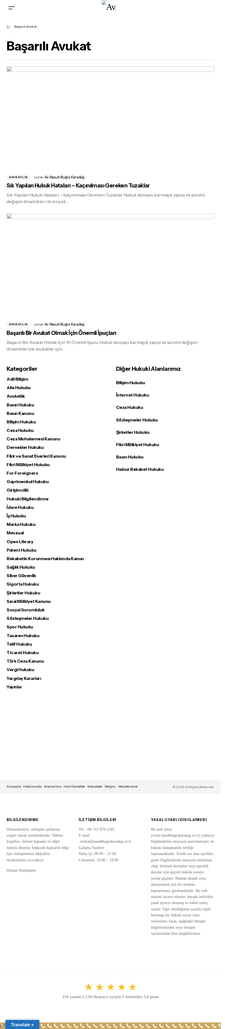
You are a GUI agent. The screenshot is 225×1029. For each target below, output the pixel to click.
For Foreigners (22, 473)
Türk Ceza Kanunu (25, 661)
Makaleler (95, 786)
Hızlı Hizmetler (74, 786)
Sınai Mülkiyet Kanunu (29, 601)
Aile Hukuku (19, 387)
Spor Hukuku (20, 626)
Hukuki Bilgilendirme (27, 498)
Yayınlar (14, 686)
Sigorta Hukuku (23, 584)
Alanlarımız (52, 786)
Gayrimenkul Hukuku (28, 481)
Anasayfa (14, 786)
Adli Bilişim (17, 379)
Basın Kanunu (20, 413)
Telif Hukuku (19, 644)
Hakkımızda (32, 786)
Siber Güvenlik (21, 575)
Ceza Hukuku (20, 430)
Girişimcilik (18, 490)
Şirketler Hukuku (23, 592)
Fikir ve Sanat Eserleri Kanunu (36, 456)
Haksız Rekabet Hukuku (140, 469)
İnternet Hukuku (132, 395)
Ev (8, 26)
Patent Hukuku (21, 550)
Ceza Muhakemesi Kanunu (33, 438)
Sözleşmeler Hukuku (28, 618)
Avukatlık (18, 177)
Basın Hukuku (20, 404)
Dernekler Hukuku (25, 447)
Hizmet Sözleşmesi (21, 870)
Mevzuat (15, 532)
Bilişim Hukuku (21, 421)
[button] (11, 7)
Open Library (20, 541)
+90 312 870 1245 (100, 829)
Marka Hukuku (21, 524)
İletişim (110, 786)
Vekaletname (127, 786)
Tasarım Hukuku (23, 635)
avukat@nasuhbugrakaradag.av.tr (105, 841)
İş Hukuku (16, 515)
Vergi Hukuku (20, 669)
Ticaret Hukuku (22, 652)
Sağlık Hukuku (21, 567)
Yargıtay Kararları (24, 678)
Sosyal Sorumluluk (26, 609)
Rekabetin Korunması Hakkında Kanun (45, 558)
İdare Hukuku (20, 507)
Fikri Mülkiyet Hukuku (28, 464)
